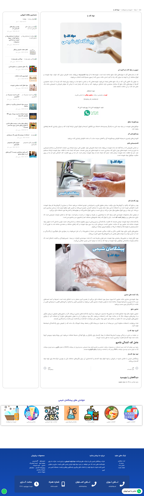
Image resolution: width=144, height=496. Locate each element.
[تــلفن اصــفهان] (94, 484)
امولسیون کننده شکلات (21, 76)
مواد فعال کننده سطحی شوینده (19, 85)
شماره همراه (54, 482)
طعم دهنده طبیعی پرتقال (21, 50)
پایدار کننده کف (120, 217)
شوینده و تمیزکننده (126, 10)
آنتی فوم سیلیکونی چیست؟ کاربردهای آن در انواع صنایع (17, 153)
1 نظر (17, 22)
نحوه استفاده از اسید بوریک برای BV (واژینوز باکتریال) (17, 115)
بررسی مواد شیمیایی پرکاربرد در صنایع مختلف (17, 105)
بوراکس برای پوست (16, 59)
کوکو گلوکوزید (92, 349)
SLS (115, 349)
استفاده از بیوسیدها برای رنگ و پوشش (18, 135)
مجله (135, 10)
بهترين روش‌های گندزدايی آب (14, 28)
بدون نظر (9, 31)
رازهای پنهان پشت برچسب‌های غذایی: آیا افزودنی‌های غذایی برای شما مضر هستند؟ (17, 125)
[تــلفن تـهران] (122, 484)
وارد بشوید (122, 382)
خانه (139, 10)
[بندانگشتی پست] (32, 20)
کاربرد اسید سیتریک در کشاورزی (12, 96)
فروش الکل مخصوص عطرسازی (13, 144)
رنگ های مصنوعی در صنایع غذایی (18, 67)
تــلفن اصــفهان (83, 482)
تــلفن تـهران (112, 482)
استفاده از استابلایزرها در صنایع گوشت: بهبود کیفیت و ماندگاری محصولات (12, 39)
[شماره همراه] (63, 484)
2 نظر (19, 79)
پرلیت (24, 19)
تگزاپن (57, 347)
